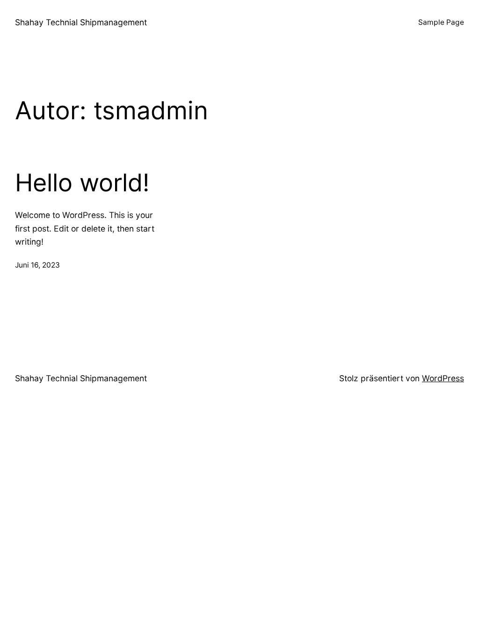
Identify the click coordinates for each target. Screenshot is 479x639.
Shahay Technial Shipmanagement (81, 22)
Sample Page (441, 22)
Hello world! (82, 182)
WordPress (443, 378)
